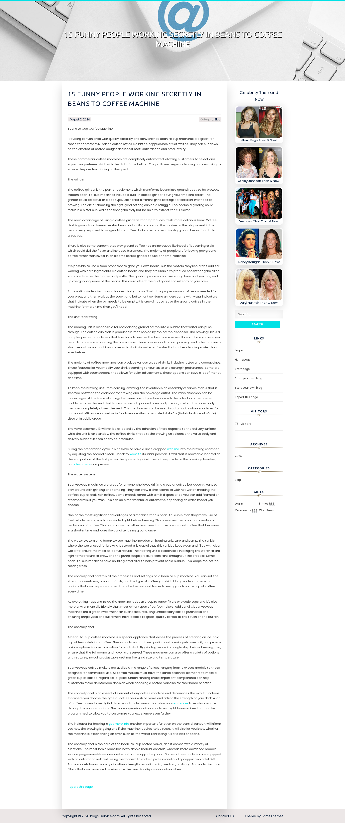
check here (82, 464)
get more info (119, 723)
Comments (246, 510)
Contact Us (225, 816)
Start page (242, 369)
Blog (217, 119)
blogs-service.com (105, 816)
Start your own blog (248, 378)
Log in (239, 350)
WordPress (266, 510)
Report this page (80, 787)
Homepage (243, 360)
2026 (238, 456)
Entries (267, 504)
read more (180, 703)
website (173, 449)
